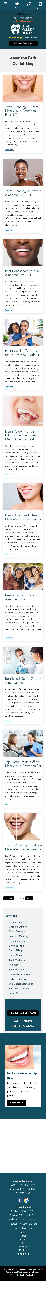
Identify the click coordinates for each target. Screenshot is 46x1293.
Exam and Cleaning (18, 936)
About (23, 1239)
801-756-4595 (23, 17)
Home (23, 1236)
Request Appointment (23, 1012)
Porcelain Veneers (18, 969)
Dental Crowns (16, 955)
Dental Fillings (16, 950)
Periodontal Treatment (20, 988)
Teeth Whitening (17, 960)
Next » (29, 898)
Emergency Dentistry (19, 941)
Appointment (23, 1253)
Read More (9, 149)
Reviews (23, 1246)
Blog (23, 1243)
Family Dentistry (17, 931)
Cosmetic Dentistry (18, 926)
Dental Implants (16, 945)
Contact (23, 1250)
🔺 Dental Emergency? (23, 21)
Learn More (16, 1102)
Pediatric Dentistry (18, 979)
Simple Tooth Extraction (20, 974)
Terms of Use (11, 1272)
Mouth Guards (16, 993)
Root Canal (14, 964)
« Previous (9, 898)
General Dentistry (18, 922)
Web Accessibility (25, 1272)
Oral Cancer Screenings (21, 983)
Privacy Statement (34, 1269)
